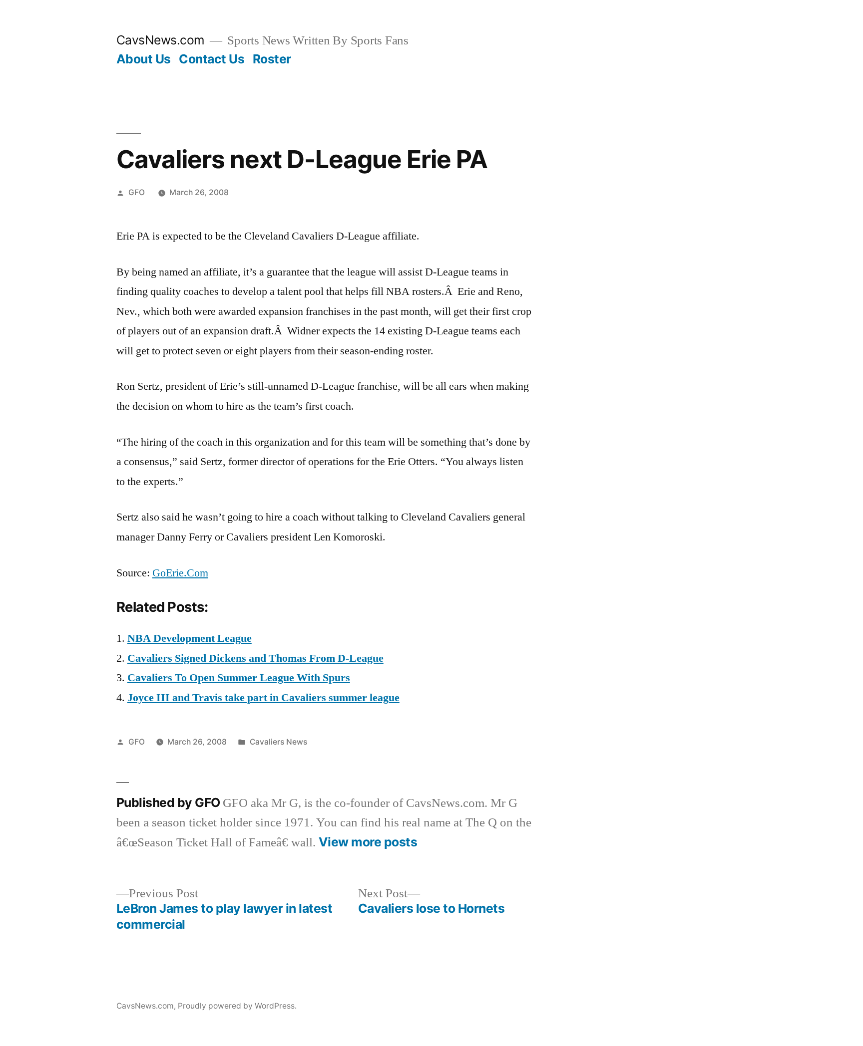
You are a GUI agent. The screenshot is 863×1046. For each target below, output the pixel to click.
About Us (143, 58)
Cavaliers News (278, 742)
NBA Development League (189, 638)
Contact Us (211, 58)
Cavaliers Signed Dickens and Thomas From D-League (255, 658)
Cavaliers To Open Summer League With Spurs (238, 678)
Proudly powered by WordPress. (237, 1006)
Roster (272, 58)
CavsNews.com (160, 39)
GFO (136, 192)
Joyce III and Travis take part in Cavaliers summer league (263, 698)
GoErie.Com (180, 573)
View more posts (368, 842)
